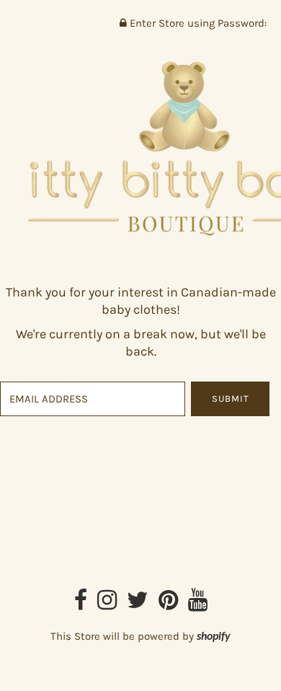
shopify (214, 637)
